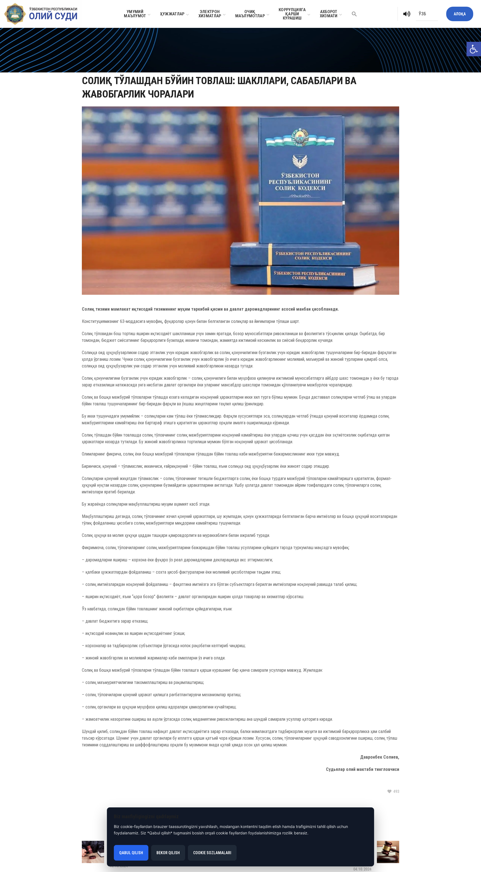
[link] (474, 49)
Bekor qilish (168, 853)
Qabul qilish (131, 853)
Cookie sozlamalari (212, 853)
